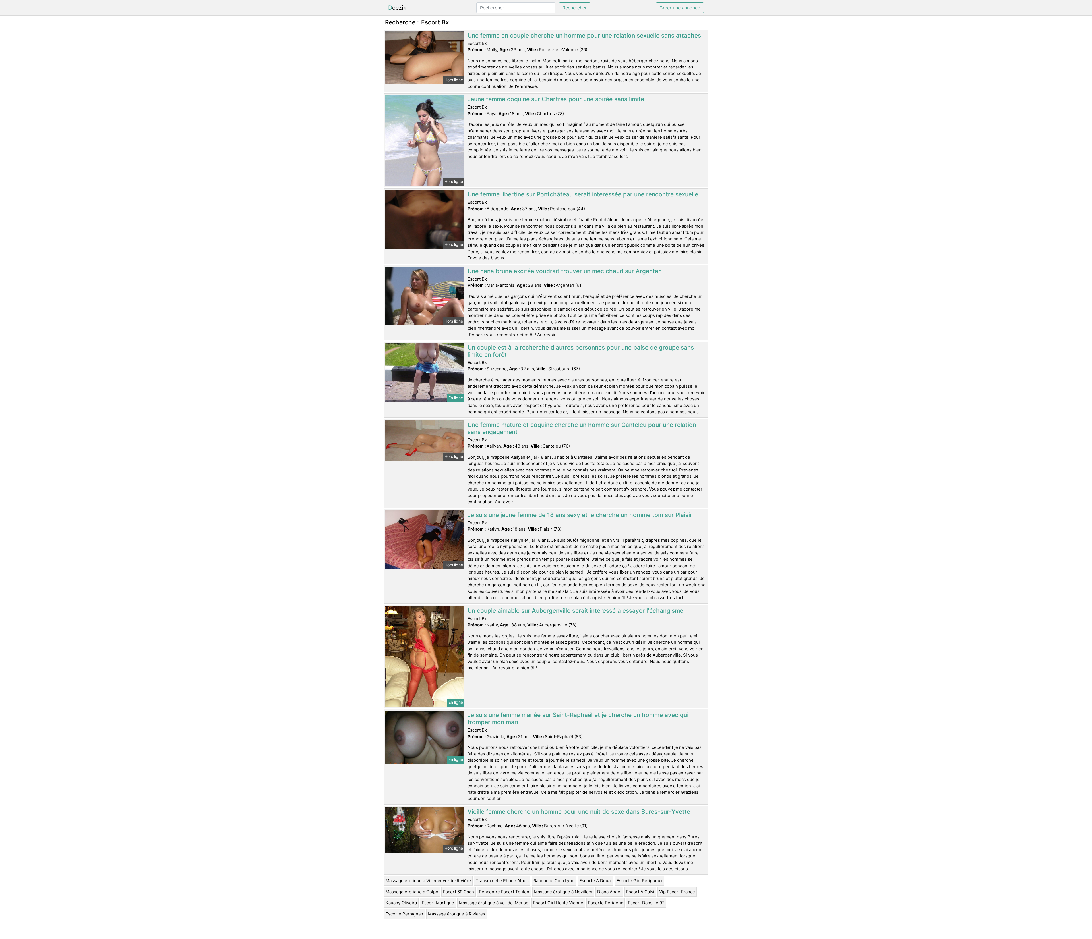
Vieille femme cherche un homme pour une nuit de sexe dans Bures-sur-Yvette (579, 811)
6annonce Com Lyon (553, 880)
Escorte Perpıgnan (404, 914)
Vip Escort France (677, 891)
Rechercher (574, 8)
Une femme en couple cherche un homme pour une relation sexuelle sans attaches (584, 35)
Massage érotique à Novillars (563, 891)
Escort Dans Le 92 (646, 902)
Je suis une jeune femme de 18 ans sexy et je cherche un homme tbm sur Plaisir (580, 514)
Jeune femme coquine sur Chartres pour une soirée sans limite (556, 99)
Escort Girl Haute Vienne (558, 902)
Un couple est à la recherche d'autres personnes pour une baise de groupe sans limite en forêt (581, 351)
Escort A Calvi (640, 891)
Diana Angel (609, 891)
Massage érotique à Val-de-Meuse (493, 902)
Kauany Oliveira (401, 902)
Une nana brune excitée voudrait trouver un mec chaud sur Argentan (565, 271)
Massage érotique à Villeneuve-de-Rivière (428, 880)
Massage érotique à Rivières (456, 914)
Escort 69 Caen (458, 891)
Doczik (397, 7)
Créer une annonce (679, 8)
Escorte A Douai (595, 880)
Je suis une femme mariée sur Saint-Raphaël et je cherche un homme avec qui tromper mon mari (578, 718)
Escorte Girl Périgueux (640, 880)
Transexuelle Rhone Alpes (502, 880)
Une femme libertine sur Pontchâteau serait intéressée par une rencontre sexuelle (583, 194)
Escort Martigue (438, 902)
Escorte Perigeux (605, 902)
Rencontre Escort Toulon (504, 891)
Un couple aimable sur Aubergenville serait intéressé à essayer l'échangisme (575, 610)
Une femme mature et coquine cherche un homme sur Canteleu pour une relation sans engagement (582, 428)
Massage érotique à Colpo (412, 891)
